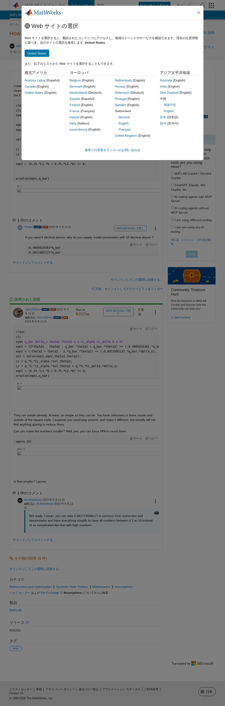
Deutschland (78, 92)
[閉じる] (199, 12)
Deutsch (124, 117)
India (163, 86)
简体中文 (170, 105)
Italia (73, 123)
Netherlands (123, 80)
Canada (30, 86)
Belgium (75, 80)
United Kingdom (126, 135)
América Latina (35, 80)
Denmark (76, 86)
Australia (166, 80)
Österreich (122, 92)
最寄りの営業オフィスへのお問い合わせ (112, 150)
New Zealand (169, 92)
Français (125, 129)
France (75, 111)
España (75, 98)
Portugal (121, 98)
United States (34, 92)
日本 (163, 117)
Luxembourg (78, 129)
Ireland (74, 117)
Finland (75, 105)
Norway (120, 86)
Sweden (120, 105)
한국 (163, 123)
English (124, 123)
